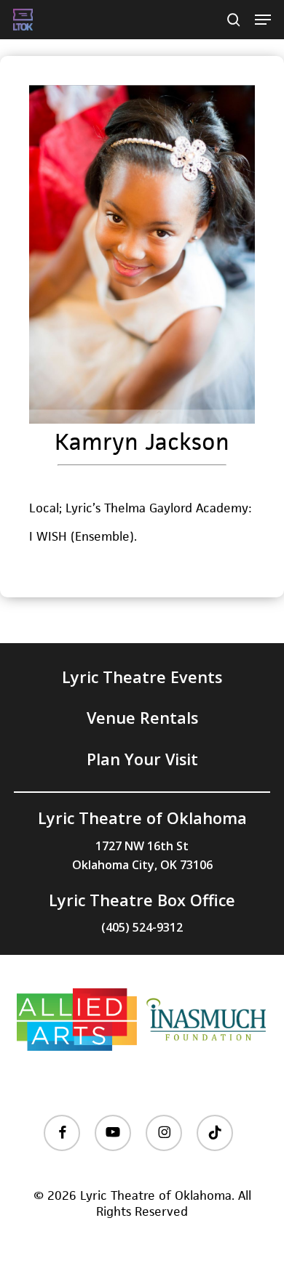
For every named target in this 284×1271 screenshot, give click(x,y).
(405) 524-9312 (142, 927)
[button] (263, 19)
